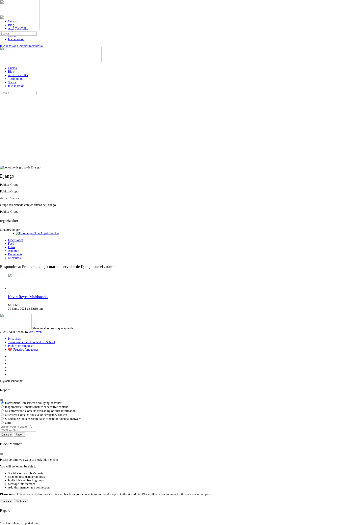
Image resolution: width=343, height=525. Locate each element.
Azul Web (35, 332)
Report (19, 434)
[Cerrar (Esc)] (1, 400)
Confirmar (21, 501)
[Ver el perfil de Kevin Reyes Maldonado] (16, 288)
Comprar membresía (30, 46)
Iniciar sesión (8, 46)
